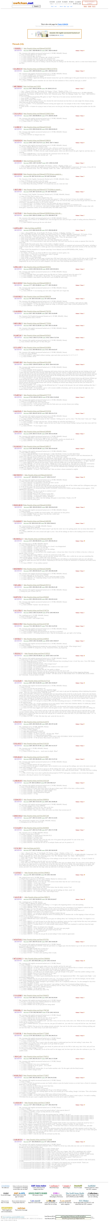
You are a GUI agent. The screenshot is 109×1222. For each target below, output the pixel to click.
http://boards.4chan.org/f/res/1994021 (37, 873)
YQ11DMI (18, 995)
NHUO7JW (18, 624)
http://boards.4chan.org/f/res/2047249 (36, 816)
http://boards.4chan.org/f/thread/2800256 (37, 296)
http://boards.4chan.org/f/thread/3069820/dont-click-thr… (43, 213)
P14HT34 (18, 395)
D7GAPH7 (18, 347)
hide (92, 1217)
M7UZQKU (18, 958)
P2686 (89, 6)
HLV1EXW (18, 283)
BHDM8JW (18, 569)
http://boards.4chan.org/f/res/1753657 (36, 1075)
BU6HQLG (18, 539)
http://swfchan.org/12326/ (32, 161)
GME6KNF (18, 781)
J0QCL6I (18, 1056)
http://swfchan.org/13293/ (32, 86)
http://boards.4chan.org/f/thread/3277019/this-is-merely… (43, 189)
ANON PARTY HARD (37, 1193)
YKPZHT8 (18, 140)
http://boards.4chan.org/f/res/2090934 (36, 799)
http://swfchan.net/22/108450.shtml (13, 1217)
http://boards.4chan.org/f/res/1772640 (36, 1033)
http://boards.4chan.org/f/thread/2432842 (37, 505)
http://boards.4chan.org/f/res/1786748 (36, 1010)
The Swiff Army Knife (75, 1193)
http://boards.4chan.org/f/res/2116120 (36, 743)
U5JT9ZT (17, 873)
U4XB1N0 (18, 1103)
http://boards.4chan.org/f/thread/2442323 (38, 475)
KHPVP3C (18, 597)
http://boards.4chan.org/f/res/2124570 (36, 722)
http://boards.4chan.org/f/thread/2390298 (38, 539)
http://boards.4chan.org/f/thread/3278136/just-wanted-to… (43, 174)
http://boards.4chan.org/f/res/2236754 (36, 610)
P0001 (85, 6)
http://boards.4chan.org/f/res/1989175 (37, 897)
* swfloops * (54, 1186)
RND (70, 4)
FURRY (65, 2)
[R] (66, 4)
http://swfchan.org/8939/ (33, 228)
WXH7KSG (18, 939)
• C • (51, 4)
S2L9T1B (17, 897)
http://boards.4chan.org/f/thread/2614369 (37, 362)
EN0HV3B (18, 362)
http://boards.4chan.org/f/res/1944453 (36, 995)
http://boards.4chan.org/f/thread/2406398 (37, 521)
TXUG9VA (18, 113)
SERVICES (59, 4)
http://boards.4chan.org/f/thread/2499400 (37, 431)
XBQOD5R (18, 174)
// (52, 6)
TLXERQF (18, 521)
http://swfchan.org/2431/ (32, 848)
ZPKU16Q (18, 267)
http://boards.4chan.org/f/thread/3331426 (37, 127)
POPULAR (77, 4)
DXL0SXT (18, 743)
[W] (61, 35)
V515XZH (18, 681)
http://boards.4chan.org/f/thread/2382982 (37, 569)
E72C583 (18, 848)
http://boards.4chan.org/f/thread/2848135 (37, 283)
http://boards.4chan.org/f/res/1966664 (37, 958)
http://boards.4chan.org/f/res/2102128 (36, 781)
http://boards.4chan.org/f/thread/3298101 (37, 140)
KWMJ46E (18, 161)
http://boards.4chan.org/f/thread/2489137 (37, 446)
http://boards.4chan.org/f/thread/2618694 (37, 347)
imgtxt (6, 1193)
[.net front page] (12, 3)
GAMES (78, 2)
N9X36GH (18, 757)
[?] (64, 4)
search (35, 1201)
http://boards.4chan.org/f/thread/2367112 (37, 585)
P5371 (93, 6)
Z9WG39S (18, 431)
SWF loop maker (38, 1186)
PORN (71, 2)
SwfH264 (91, 1186)
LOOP (58, 2)
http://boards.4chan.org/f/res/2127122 (37, 681)
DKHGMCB (18, 505)
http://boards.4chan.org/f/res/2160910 (36, 639)
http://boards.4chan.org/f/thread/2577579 (37, 395)
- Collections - (93, 1193)
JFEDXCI (17, 653)
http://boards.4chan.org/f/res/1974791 (36, 939)
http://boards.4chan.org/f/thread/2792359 (37, 311)
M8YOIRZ (18, 323)
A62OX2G (18, 411)
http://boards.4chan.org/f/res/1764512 (36, 1056)
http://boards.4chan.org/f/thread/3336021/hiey (39, 113)
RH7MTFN (18, 475)
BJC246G (17, 585)
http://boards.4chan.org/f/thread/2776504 (37, 323)
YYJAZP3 (18, 828)
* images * (66, 1186)
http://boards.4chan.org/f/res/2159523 (37, 653)
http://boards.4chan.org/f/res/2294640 (36, 597)
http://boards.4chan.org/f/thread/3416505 (37, 48)
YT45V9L (18, 1033)
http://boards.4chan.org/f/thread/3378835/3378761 (40, 69)
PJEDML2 (18, 1010)
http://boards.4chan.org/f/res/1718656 (37, 1103)
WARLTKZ (18, 1075)
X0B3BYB (18, 1139)
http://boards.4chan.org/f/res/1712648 (39, 1139)
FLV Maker (84, 1201)
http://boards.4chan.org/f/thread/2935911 (37, 267)
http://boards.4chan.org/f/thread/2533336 (37, 411)
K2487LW (18, 335)
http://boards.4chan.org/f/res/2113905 (36, 757)
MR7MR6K (18, 86)
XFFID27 (18, 639)
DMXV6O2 (18, 816)
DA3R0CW (18, 69)
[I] (62, 35)
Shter (50, 1201)
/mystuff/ (78, 1186)
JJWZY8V (18, 722)
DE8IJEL (18, 48)
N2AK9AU (18, 446)
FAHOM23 (18, 296)
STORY (52, 2)
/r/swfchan (5, 1186)
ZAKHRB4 (18, 311)
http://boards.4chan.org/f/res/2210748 (36, 624)
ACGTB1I (18, 610)
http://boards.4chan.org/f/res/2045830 (36, 828)
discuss (92, 1218)
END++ (56, 1193)
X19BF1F (17, 127)
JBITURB (17, 189)
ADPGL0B (18, 228)
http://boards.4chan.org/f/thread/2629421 (37, 335)
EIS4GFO (17, 799)
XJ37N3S (18, 213)
